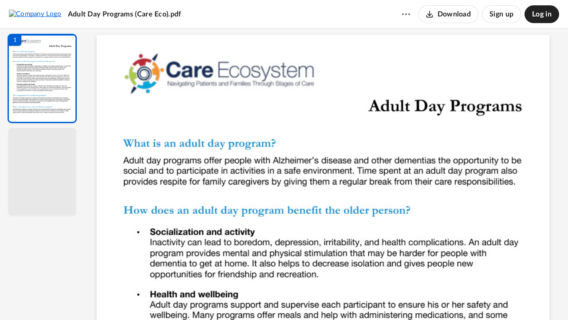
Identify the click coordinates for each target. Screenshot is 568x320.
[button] (42, 78)
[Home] (35, 13)
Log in (542, 14)
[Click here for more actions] (406, 14)
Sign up (501, 14)
